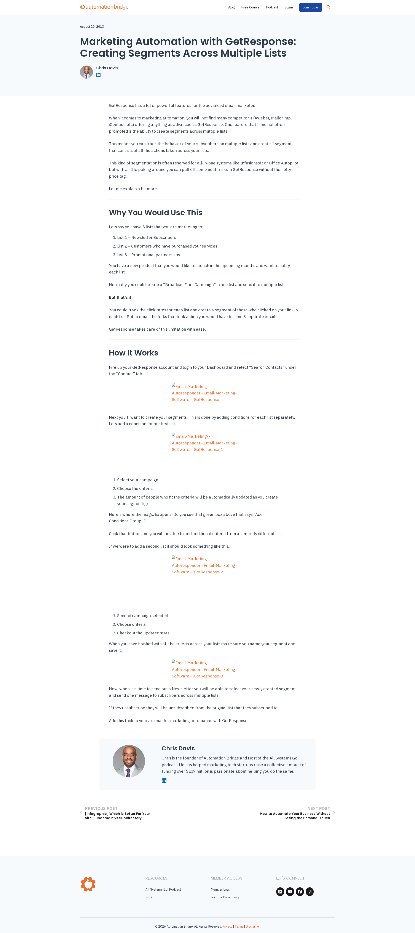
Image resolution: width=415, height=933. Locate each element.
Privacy (227, 926)
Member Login (221, 889)
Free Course (250, 7)
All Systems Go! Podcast (163, 889)
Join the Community (225, 897)
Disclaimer (253, 926)
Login (289, 7)
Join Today (311, 7)
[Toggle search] (328, 7)
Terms (239, 926)
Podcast (272, 7)
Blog (231, 7)
